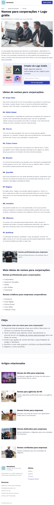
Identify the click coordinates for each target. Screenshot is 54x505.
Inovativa (10, 204)
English (30, 471)
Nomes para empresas (13, 8)
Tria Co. (9, 129)
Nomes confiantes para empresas (32, 447)
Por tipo (24, 8)
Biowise (9, 158)
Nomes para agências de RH (29, 392)
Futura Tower (11, 143)
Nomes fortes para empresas (30, 410)
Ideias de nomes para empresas (11, 485)
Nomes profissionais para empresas (33, 252)
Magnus (9, 187)
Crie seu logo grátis (37, 82)
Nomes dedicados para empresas (32, 429)
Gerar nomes (47, 2)
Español (30, 474)
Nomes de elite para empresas (30, 373)
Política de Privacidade (8, 495)
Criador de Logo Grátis (35, 66)
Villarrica (9, 218)
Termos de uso (5, 490)
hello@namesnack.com (8, 488)
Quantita (9, 172)
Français (30, 476)
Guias (2, 8)
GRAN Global (11, 112)
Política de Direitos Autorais (10, 493)
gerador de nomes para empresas (32, 335)
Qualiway (9, 232)
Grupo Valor (10, 98)
